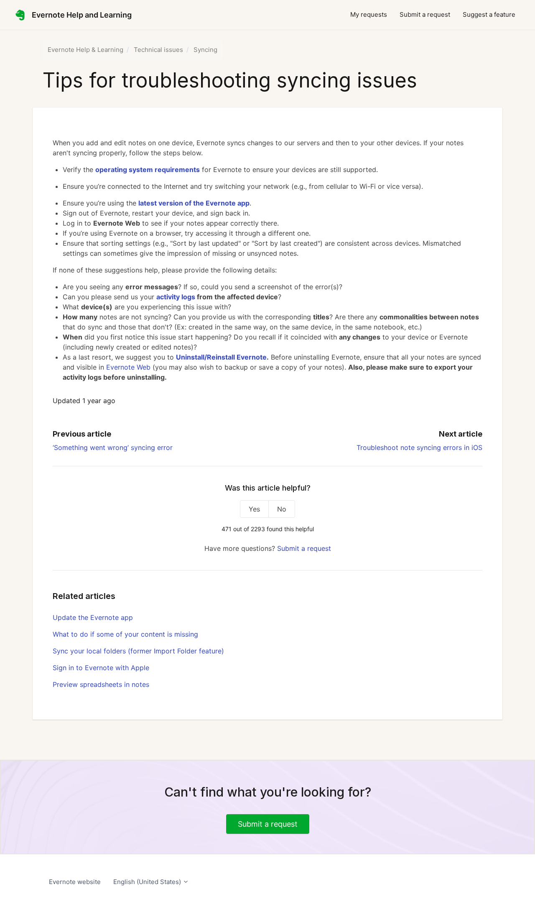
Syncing (205, 50)
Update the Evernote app (93, 617)
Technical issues (158, 50)
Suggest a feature (489, 14)
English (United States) (148, 882)
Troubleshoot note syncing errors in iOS (419, 447)
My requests (368, 14)
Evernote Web (128, 367)
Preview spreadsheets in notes (101, 684)
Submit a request (425, 14)
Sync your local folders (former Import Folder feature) (138, 651)
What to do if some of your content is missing (125, 634)
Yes (254, 509)
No (281, 509)
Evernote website (75, 882)
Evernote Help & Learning (85, 50)
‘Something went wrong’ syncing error (113, 447)
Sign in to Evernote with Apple (101, 667)
